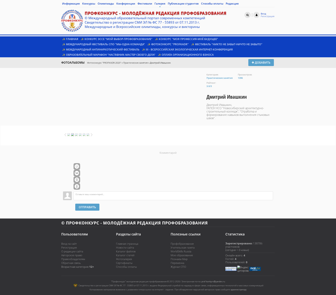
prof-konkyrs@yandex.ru (213, 281)
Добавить (262, 62)
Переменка (177, 263)
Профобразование (182, 243)
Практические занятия (135, 62)
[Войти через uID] (77, 166)
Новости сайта (125, 247)
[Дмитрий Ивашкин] (132, 75)
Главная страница (127, 243)
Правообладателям (73, 259)
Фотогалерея (124, 259)
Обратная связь (71, 263)
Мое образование (182, 255)
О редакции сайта (72, 251)
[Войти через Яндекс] (77, 179)
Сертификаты (124, 263)
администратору (239, 289)
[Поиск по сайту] (247, 15)
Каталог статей (125, 255)
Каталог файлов (125, 251)
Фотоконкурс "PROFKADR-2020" (104, 62)
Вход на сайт (69, 243)
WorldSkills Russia (181, 251)
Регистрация (69, 247)
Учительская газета (183, 247)
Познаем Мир (179, 259)
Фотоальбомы (73, 62)
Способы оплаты (126, 266)
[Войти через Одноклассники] (77, 186)
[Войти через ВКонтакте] (77, 173)
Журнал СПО (178, 266)
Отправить (87, 207)
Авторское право (71, 255)
